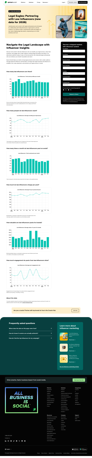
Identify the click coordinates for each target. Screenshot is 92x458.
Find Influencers (50, 431)
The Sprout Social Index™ (51, 418)
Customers (63, 422)
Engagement (49, 389)
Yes (66, 89)
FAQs (76, 418)
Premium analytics (50, 395)
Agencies (62, 391)
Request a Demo (74, 94)
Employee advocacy (50, 400)
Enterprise (63, 389)
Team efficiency (64, 406)
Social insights (63, 402)
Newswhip (49, 404)
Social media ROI (50, 420)
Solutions (31, 2)
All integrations (77, 404)
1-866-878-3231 (8, 435)
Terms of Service (44, 453)
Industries (63, 411)
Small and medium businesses (66, 393)
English (8, 449)
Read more (71, 339)
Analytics (48, 393)
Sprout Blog (49, 422)
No (70, 89)
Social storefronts (64, 400)
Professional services (65, 395)
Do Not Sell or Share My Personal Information (79, 453)
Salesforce (77, 402)
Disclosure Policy (59, 453)
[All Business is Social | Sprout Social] (21, 400)
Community (49, 424)
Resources (45, 2)
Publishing (49, 391)
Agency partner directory (51, 433)
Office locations (64, 418)
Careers (62, 420)
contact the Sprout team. (27, 302)
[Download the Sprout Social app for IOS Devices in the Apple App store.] (75, 449)
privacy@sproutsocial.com (74, 101)
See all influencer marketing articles (69, 366)
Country (65, 71)
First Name (65, 48)
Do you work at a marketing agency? (71, 87)
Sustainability (63, 426)
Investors (62, 424)
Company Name (66, 76)
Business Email (66, 59)
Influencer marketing (50, 398)
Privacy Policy (65, 100)
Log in (63, 2)
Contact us (7, 438)
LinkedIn (76, 395)
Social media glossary (51, 429)
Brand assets (49, 437)
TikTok (76, 400)
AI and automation (50, 402)
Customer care (63, 398)
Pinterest (76, 398)
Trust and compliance (65, 409)
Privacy (38, 453)
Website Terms (51, 453)
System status (77, 420)
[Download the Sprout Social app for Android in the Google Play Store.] (83, 449)
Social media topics (50, 440)
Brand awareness (64, 404)
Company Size (66, 82)
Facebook (77, 389)
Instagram (77, 393)
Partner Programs (50, 435)
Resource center (50, 426)
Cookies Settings (66, 453)
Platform (23, 2)
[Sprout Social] (10, 2)
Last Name (65, 54)
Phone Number (66, 65)
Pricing (38, 2)
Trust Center (63, 429)
